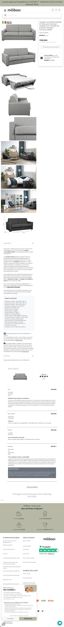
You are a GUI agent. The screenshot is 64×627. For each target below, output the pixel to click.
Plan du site (26, 553)
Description (7, 243)
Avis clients (26, 549)
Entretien (7, 356)
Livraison (5, 553)
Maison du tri (19, 340)
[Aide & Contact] (52, 10)
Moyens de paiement (8, 549)
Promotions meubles (28, 558)
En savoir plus (25, 351)
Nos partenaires (27, 578)
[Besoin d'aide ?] (60, 623)
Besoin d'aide (26, 540)
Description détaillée (43, 32)
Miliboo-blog (26, 573)
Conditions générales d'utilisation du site (12, 567)
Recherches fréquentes (29, 562)
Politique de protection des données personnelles (10, 563)
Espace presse (27, 546)
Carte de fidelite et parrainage (11, 575)
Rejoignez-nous (7, 579)
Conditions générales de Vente (11, 558)
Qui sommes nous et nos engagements (9, 541)
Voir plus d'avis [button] (32, 487)
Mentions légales (7, 545)
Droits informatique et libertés (11, 571)
